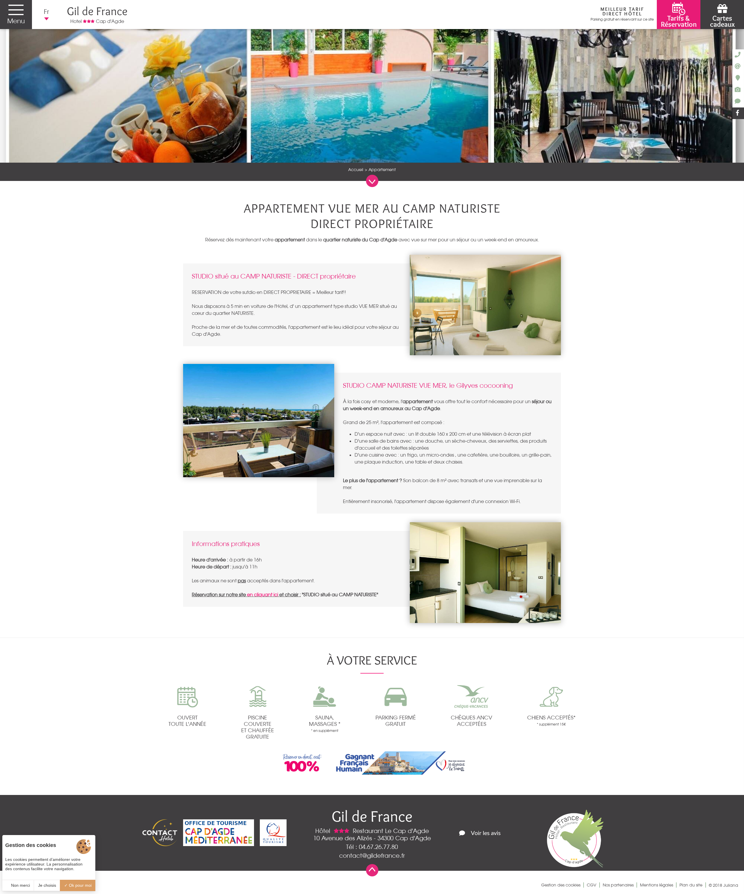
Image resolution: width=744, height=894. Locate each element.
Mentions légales (656, 885)
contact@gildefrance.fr (372, 855)
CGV (591, 885)
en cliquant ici (262, 594)
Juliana (730, 885)
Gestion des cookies (560, 885)
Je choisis (47, 885)
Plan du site (690, 885)
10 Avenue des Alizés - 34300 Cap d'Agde (372, 838)
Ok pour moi (80, 885)
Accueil (355, 169)
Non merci (20, 885)
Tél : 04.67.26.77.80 (372, 846)
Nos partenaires (618, 885)
